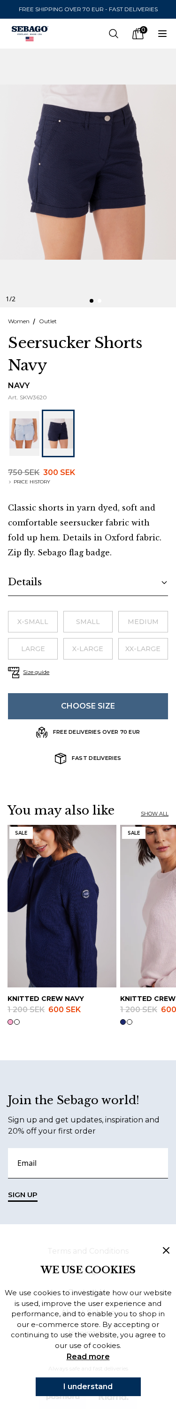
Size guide (36, 672)
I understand (88, 1386)
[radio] (32, 621)
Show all (154, 813)
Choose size (88, 706)
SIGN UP (23, 1194)
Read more (88, 1356)
